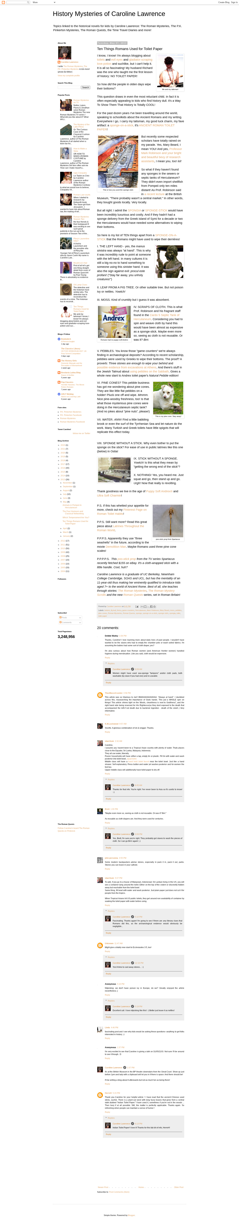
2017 (63, 464)
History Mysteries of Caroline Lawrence (109, 13)
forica (119, 610)
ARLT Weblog (67, 394)
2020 (63, 453)
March (66, 532)
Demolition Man (116, 546)
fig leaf (113, 610)
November (68, 483)
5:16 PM (120, 984)
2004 (63, 571)
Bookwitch (66, 339)
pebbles (178, 610)
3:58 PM (127, 693)
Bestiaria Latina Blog (70, 372)
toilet (178, 613)
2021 (63, 449)
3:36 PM (122, 636)
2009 (63, 552)
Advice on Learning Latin (70, 397)
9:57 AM (122, 724)
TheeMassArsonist (113, 693)
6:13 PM (138, 1124)
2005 (63, 567)
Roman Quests (133, 594)
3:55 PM (122, 858)
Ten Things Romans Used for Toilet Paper (81, 308)
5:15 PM (116, 1093)
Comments (66, 622)
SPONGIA (134, 210)
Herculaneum (140, 610)
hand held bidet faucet (138, 761)
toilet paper (102, 616)
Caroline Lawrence (121, 669)
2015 (63, 472)
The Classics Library (70, 349)
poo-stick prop (127, 559)
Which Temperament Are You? (76, 517)
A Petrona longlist (68, 341)
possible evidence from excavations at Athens (126, 367)
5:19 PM (138, 1006)
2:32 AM (118, 741)
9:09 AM (138, 669)
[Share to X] (148, 606)
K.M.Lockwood (111, 724)
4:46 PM (114, 1027)
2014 (63, 475)
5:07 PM (118, 878)
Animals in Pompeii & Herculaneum (72, 506)
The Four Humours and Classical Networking (73, 512)
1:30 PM (114, 809)
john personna (111, 858)
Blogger (131, 1215)
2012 (63, 541)
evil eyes (117, 59)
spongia (172, 613)
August (66, 490)
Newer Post (103, 1187)
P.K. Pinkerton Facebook (71, 415)
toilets (101, 59)
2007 (63, 560)
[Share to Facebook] (151, 606)
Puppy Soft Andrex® (159, 491)
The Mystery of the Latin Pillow (81, 125)
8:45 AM (138, 785)
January (67, 536)
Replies (111, 663)
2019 (63, 456)
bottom (107, 610)
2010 (63, 548)
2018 (63, 460)
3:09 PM (138, 834)
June (65, 498)
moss (172, 610)
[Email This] (142, 606)
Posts (64, 617)
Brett (107, 809)
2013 (63, 479)
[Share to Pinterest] (154, 606)
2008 (63, 556)
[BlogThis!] (145, 606)
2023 (63, 445)
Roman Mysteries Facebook (72, 422)
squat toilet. (132, 759)
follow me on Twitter (81, 433)
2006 (63, 564)
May (65, 502)
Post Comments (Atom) (119, 1192)
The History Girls (69, 361)
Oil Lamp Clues (80, 285)
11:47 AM (118, 943)
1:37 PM (120, 1047)
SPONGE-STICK (156, 210)
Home (141, 1187)
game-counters (128, 610)
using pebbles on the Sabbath (149, 371)
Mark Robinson (153, 610)
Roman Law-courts (81, 195)
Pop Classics (67, 382)
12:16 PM (139, 963)
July (65, 494)
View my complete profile (69, 75)
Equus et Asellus (67, 375)
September (68, 486)
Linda (107, 1027)
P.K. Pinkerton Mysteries (70, 412)
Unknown (109, 943)
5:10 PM (138, 917)
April (65, 528)
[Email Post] (137, 606)
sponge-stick (163, 613)
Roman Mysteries (115, 613)
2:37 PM (130, 1068)
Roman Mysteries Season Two (81, 218)
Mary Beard (164, 610)
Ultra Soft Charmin (109, 495)
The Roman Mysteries (132, 590)
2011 (63, 545)
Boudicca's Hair (80, 263)
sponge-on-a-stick (121, 125)
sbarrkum (109, 741)
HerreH (108, 1093)
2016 (63, 468)
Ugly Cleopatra (80, 173)
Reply (107, 658)
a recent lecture (154, 194)
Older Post (178, 1187)
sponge (139, 613)
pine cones (102, 613)
